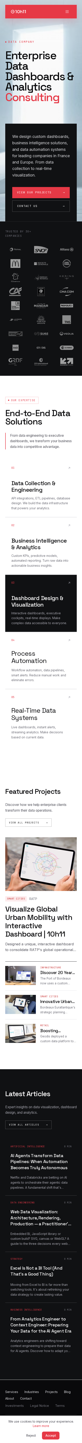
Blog (67, 1392)
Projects (51, 1392)
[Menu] (67, 12)
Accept (50, 1435)
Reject (31, 1435)
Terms (60, 1405)
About (9, 1398)
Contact (26, 1398)
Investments (14, 1405)
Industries (31, 1392)
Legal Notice (39, 1405)
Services (11, 1392)
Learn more (41, 1426)
